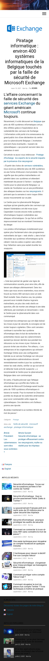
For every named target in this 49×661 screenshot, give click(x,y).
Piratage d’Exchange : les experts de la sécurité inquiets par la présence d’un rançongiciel (24, 158)
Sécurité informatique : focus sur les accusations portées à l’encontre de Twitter (28, 486)
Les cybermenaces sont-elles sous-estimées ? (10, 442)
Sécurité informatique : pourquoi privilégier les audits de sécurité (28, 521)
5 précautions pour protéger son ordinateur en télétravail (28, 631)
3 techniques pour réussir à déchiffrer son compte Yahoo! (29, 554)
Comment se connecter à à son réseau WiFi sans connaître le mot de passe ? (29, 531)
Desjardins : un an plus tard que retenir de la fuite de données (30, 640)
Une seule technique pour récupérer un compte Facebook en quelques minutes (29, 543)
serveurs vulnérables (33, 165)
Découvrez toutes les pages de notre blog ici (23, 605)
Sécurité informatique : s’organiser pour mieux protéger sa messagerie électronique (30, 564)
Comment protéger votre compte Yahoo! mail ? (28, 575)
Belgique (37, 121)
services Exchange (19, 103)
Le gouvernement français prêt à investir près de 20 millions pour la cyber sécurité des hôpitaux (30, 510)
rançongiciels (35, 191)
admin (34, 88)
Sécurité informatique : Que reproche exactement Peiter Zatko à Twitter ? (29, 498)
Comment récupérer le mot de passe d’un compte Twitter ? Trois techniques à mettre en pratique (29, 586)
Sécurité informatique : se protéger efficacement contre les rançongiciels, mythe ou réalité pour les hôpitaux (31, 439)
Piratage (16, 420)
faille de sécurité (20, 424)
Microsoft (12, 112)
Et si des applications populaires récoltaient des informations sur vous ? (29, 651)
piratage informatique (23, 427)
